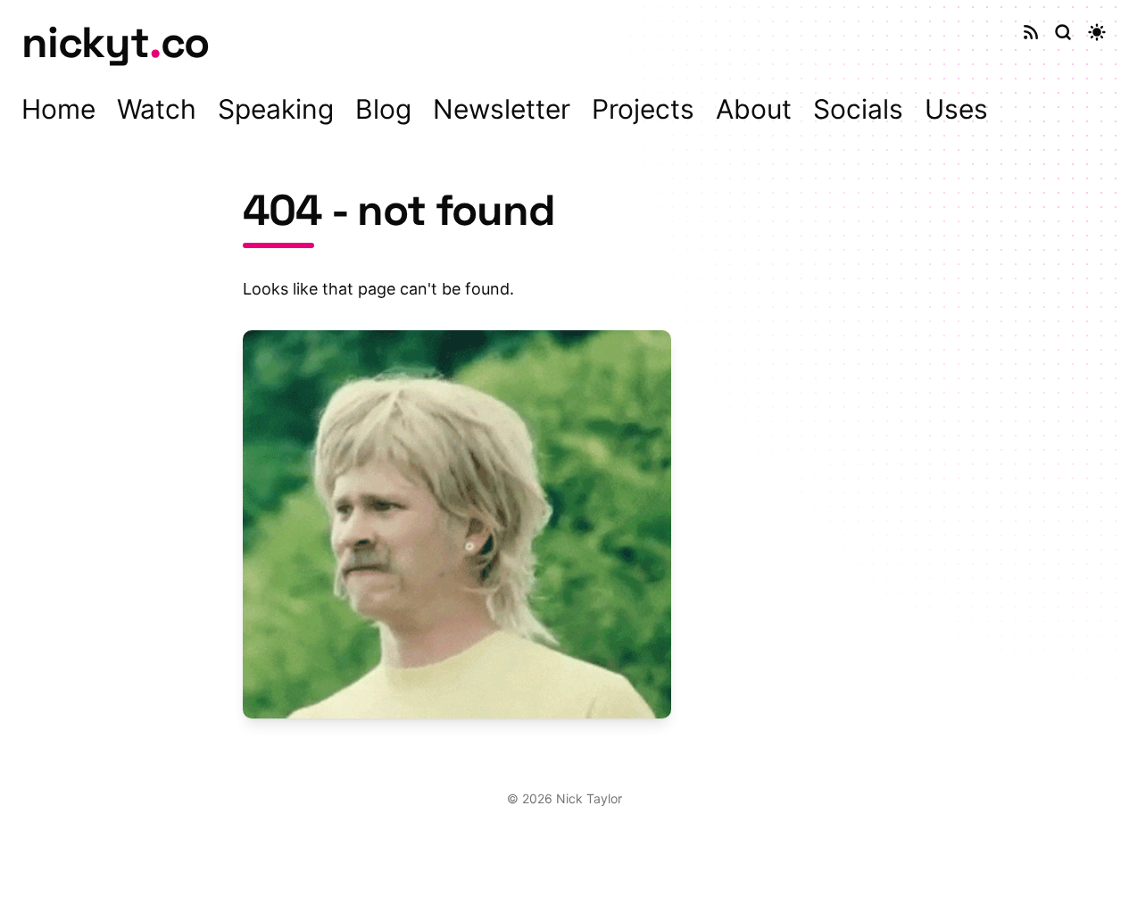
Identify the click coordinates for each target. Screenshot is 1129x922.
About (754, 109)
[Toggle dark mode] (1097, 32)
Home (58, 109)
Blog (383, 109)
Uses (956, 109)
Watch (156, 109)
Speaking (276, 109)
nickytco (115, 42)
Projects (643, 109)
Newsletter (501, 109)
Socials (858, 109)
